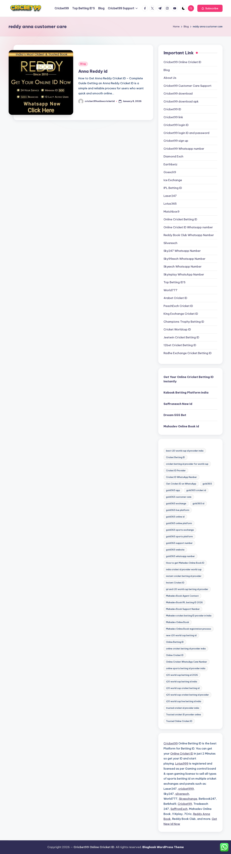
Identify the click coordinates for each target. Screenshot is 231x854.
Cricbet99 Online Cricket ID (182, 62)
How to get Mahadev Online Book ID (185, 562)
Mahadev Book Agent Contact (182, 595)
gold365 (207, 483)
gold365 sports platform (179, 536)
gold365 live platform (177, 510)
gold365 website (175, 549)
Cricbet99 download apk (181, 101)
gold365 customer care (178, 496)
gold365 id (198, 503)
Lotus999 (181, 763)
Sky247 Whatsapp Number (182, 251)
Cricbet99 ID (172, 109)
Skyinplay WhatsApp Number (184, 274)
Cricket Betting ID (175, 457)
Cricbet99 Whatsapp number (184, 149)
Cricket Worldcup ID (177, 329)
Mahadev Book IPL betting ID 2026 (184, 602)
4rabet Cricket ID (175, 298)
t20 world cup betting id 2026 (182, 675)
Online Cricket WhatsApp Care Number (186, 661)
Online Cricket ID (174, 655)
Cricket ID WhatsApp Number (181, 477)
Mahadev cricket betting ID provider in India (188, 615)
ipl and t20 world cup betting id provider (187, 589)
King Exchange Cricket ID (181, 314)
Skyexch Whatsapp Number (183, 266)
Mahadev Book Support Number (183, 609)
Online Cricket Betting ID (180, 219)
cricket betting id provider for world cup (187, 464)
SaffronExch (179, 809)
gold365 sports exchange (180, 529)
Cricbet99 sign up (176, 141)
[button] (210, 8)
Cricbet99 (171, 743)
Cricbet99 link (173, 117)
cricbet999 (186, 789)
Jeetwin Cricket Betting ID (181, 337)
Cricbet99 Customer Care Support (187, 86)
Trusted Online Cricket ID (179, 721)
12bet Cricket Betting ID (180, 345)
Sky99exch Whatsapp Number (184, 259)
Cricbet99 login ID (176, 125)
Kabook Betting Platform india (186, 392)
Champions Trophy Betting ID (184, 322)
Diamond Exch (173, 156)
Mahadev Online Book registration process (188, 628)
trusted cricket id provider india (182, 708)
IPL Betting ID (173, 188)
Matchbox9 (171, 211)
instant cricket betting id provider (183, 576)
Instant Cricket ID (175, 582)
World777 (170, 290)
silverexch (182, 794)
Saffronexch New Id (178, 404)
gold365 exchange (176, 503)
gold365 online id (175, 516)
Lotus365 (170, 203)
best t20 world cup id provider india (184, 450)
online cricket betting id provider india (186, 648)
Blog (83, 64)
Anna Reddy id (93, 71)
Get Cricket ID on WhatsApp (181, 483)
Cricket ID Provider (176, 470)
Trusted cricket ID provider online (183, 714)
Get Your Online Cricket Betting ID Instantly (189, 379)
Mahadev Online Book (177, 622)
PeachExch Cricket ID (178, 306)
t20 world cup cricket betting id (183, 688)
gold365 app (173, 490)
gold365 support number (179, 543)
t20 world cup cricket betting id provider (187, 694)
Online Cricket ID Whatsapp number (188, 227)
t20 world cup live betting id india (183, 701)
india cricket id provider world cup (184, 569)
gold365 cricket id (196, 490)
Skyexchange (188, 799)
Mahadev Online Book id (181, 426)
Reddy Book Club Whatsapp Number (189, 235)
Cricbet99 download (178, 93)
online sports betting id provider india (185, 668)
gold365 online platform (179, 523)
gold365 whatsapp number (180, 556)
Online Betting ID (175, 642)
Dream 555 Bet (175, 415)
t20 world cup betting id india (181, 681)
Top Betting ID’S (174, 282)
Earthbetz (170, 164)
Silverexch (170, 243)
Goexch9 (170, 172)
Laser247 (170, 196)
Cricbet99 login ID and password (186, 133)
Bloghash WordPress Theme (163, 847)
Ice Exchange (173, 180)
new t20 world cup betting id (181, 635)
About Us (170, 78)
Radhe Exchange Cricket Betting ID (188, 353)
